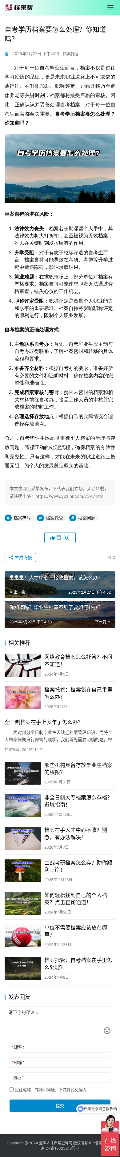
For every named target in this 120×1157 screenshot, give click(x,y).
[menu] (110, 7)
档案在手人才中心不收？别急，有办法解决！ (75, 833)
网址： (19, 1077)
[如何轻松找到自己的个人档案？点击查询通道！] (23, 903)
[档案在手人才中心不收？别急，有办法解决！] (23, 838)
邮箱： (19, 1062)
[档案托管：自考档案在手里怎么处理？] (23, 968)
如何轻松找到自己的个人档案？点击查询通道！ (75, 898)
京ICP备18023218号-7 (60, 1148)
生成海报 (23, 557)
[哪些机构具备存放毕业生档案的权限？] (23, 773)
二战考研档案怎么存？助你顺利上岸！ (78, 866)
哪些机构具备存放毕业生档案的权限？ (78, 768)
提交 (60, 1105)
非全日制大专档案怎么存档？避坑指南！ (78, 801)
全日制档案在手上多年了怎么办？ (44, 722)
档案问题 (86, 517)
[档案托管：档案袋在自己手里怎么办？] (23, 697)
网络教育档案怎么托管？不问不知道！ (78, 660)
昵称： (19, 1047)
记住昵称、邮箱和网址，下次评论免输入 (50, 1089)
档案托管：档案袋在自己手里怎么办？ (78, 693)
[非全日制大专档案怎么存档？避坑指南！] (23, 805)
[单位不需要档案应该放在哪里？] (23, 935)
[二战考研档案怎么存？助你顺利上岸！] (23, 870)
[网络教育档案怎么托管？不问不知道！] (23, 665)
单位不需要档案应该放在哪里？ (75, 931)
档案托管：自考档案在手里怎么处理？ (78, 963)
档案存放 (22, 517)
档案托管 (71, 53)
